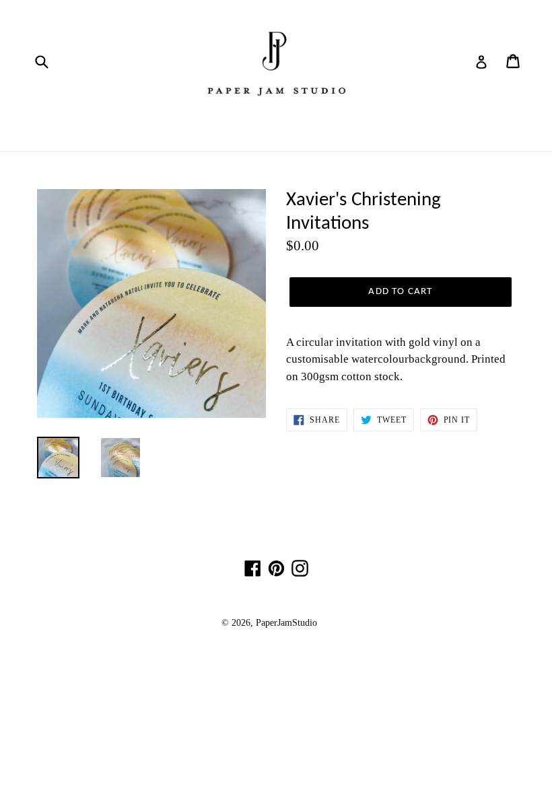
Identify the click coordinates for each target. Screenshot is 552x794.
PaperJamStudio (286, 623)
